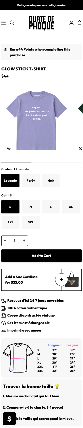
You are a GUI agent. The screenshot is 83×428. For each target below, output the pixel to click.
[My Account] (70, 22)
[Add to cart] (61, 279)
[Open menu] (3, 22)
